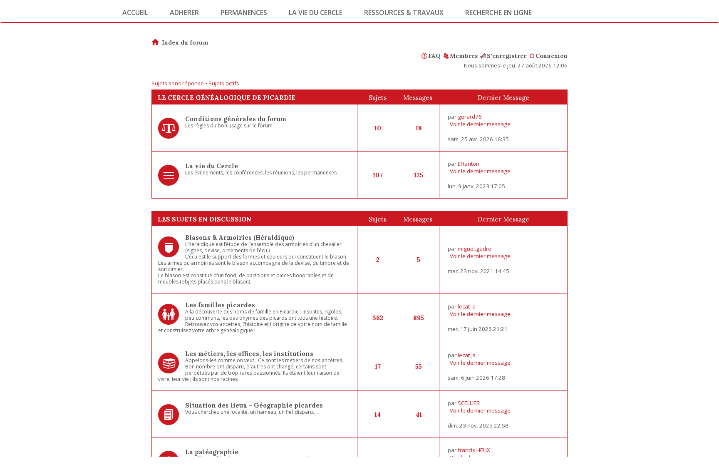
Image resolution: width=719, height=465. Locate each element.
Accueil (135, 12)
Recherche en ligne (498, 12)
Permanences (244, 12)
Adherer (184, 12)
